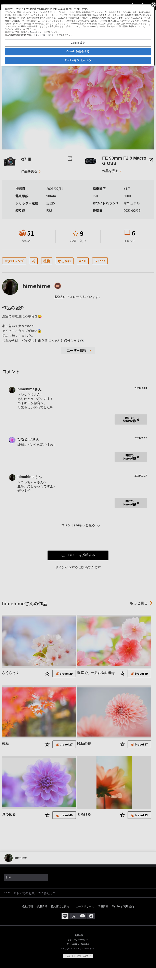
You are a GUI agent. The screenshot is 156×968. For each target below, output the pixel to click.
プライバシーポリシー (46, 35)
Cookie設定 (78, 42)
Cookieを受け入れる (78, 60)
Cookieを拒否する (78, 51)
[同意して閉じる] (153, 4)
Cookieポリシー (36, 32)
